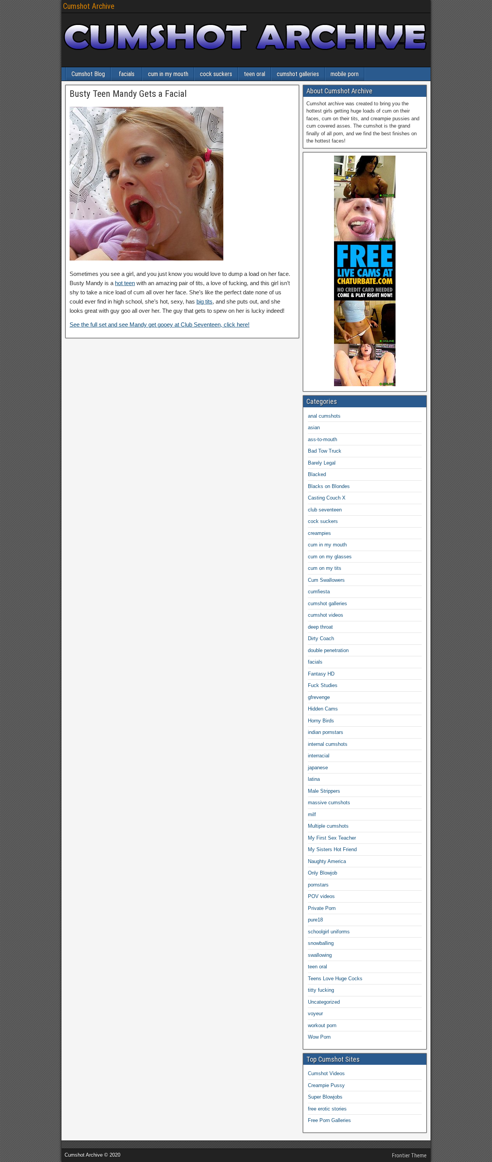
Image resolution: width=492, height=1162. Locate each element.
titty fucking (321, 990)
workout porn (322, 1025)
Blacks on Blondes (329, 486)
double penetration (328, 650)
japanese (318, 767)
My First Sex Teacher (332, 838)
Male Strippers (324, 791)
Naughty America (327, 861)
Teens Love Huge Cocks (335, 978)
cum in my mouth (168, 74)
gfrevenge (319, 697)
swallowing (320, 955)
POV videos (321, 896)
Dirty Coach (321, 638)
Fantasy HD (321, 674)
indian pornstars (325, 732)
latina (314, 779)
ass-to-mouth (322, 439)
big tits (204, 301)
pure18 (315, 920)
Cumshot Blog (88, 74)
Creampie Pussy (326, 1085)
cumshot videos (325, 615)
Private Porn (322, 908)
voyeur (315, 1013)
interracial (318, 756)
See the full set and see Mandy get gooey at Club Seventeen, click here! (159, 324)
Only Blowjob (322, 873)
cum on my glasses (330, 556)
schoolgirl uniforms (329, 932)
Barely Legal (322, 463)
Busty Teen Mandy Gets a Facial (128, 93)
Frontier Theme (409, 1155)
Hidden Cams (323, 709)
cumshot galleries (298, 74)
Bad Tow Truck (324, 451)
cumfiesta (319, 591)
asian (314, 427)
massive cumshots (329, 802)
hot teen (125, 283)
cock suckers (216, 74)
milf (312, 814)
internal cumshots (327, 744)
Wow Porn (319, 1037)
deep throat (320, 627)
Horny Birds (321, 721)
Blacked (317, 474)
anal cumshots (324, 416)
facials (127, 74)
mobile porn (345, 74)
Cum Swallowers (326, 580)
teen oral (254, 74)
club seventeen (325, 510)
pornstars (318, 885)
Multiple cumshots (328, 826)
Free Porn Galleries (329, 1120)
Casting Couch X (327, 498)
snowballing (321, 943)
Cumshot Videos (326, 1073)
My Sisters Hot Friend (332, 849)
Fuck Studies (322, 685)
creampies (319, 533)
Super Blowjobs (325, 1097)
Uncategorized (324, 1002)
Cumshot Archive (89, 6)
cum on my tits (324, 568)
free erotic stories (327, 1109)
